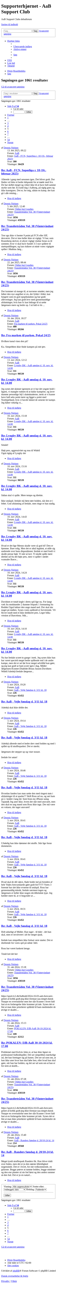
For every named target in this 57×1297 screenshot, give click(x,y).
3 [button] (8, 123)
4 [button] (8, 126)
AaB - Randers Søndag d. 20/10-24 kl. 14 (34, 1140)
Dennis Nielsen (11, 147)
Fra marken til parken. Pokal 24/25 (30, 323)
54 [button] (8, 139)
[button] (13, 106)
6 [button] (8, 131)
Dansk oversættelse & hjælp (14, 1276)
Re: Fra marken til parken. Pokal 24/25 (26, 335)
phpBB (16, 1270)
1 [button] (8, 117)
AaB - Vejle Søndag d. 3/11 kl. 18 (30, 690)
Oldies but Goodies (24, 209)
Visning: (8, 1186)
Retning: (30, 1189)
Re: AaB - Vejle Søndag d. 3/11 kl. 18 (24, 701)
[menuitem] (22, 46)
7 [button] (8, 134)
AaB (17, 153)
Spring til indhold (9, 24)
